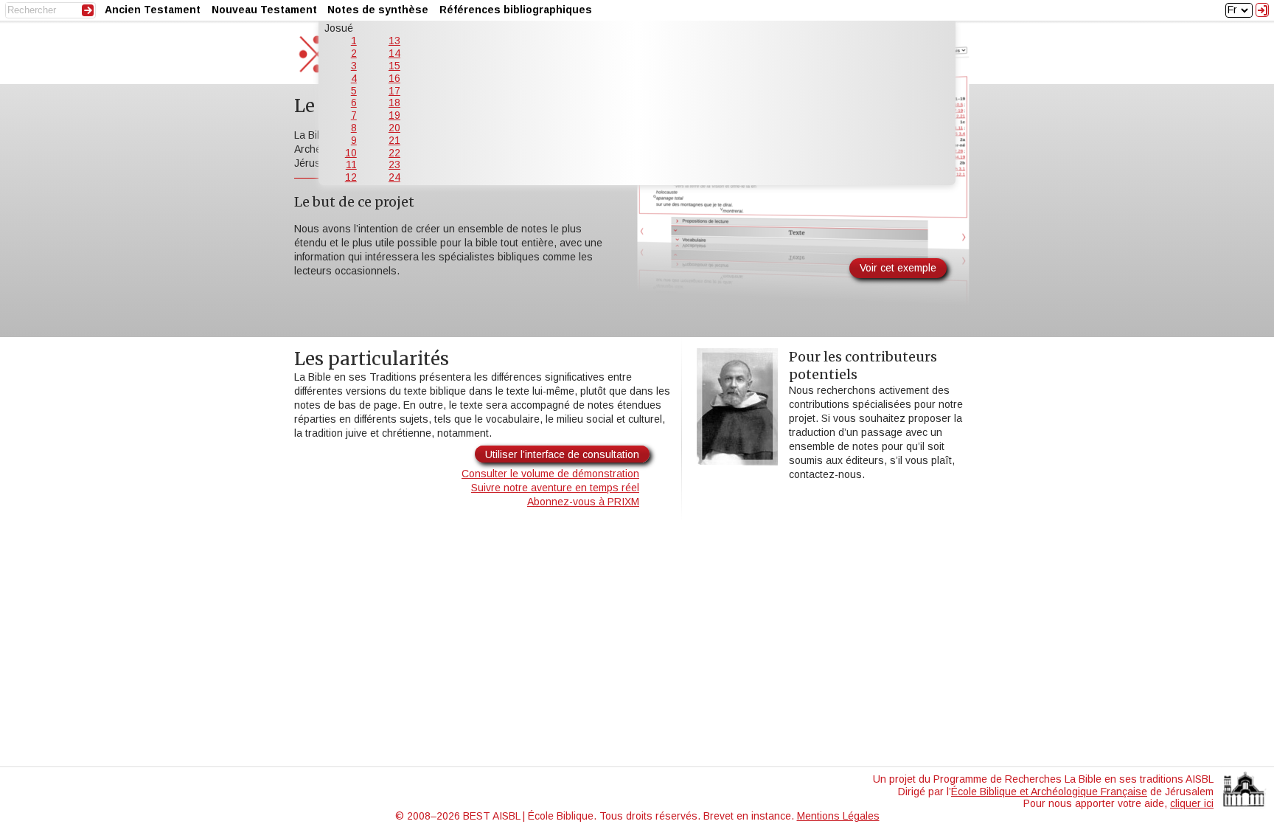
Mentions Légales (838, 816)
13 (394, 40)
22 (394, 153)
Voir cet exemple (898, 268)
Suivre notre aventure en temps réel (555, 488)
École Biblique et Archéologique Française (1049, 791)
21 (394, 140)
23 (394, 164)
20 (394, 128)
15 (394, 66)
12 (351, 177)
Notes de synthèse (377, 9)
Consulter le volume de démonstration (550, 473)
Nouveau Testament (264, 9)
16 (394, 78)
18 (394, 102)
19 (394, 115)
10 (351, 153)
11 (351, 164)
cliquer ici (1192, 803)
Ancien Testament (153, 9)
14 (394, 53)
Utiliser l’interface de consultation (562, 454)
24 (394, 177)
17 (394, 91)
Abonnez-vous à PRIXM (583, 502)
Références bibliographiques (515, 9)
